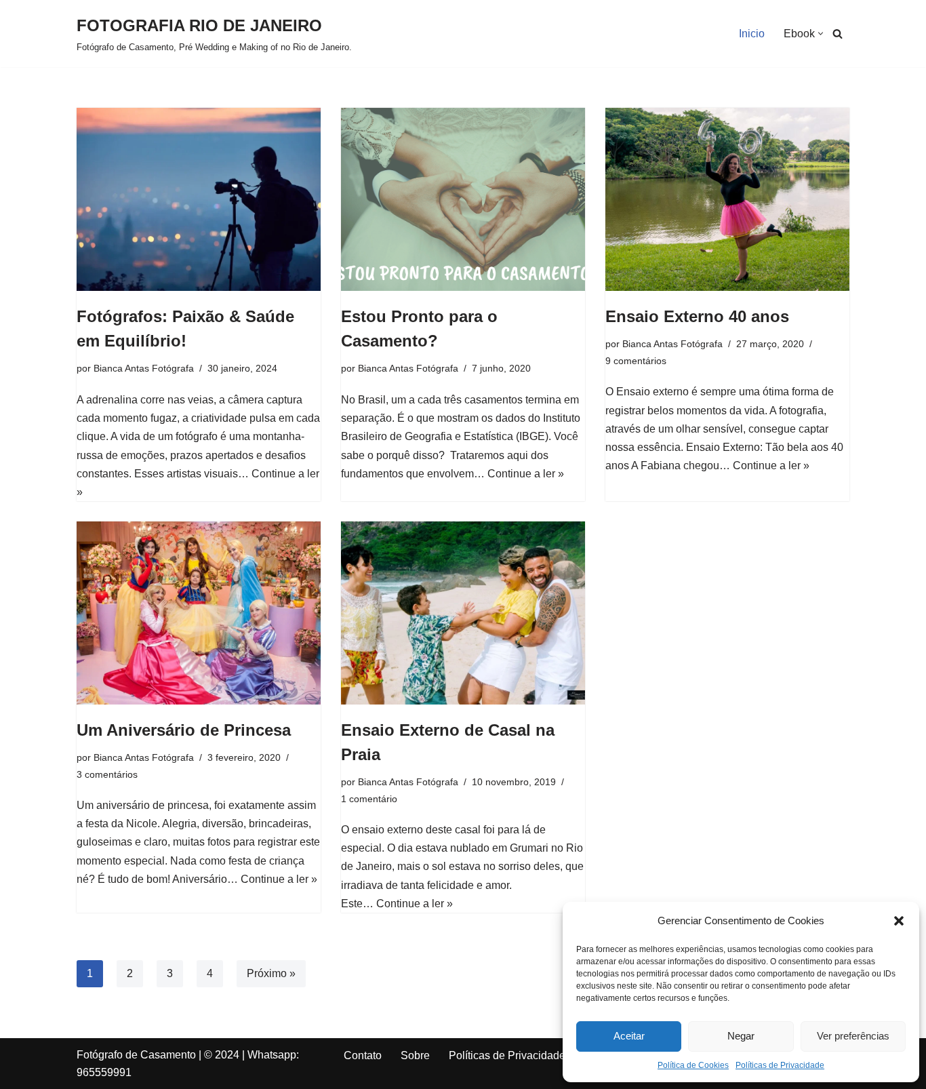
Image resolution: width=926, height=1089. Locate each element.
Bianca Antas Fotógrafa (144, 368)
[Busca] (837, 33)
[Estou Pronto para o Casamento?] (463, 199)
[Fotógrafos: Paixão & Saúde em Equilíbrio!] (199, 199)
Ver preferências (853, 1036)
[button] (899, 921)
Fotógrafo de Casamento (136, 1055)
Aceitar (629, 1036)
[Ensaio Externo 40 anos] (727, 199)
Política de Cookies (693, 1065)
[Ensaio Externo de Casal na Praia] (463, 613)
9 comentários (635, 360)
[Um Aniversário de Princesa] (199, 613)
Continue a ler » (525, 473)
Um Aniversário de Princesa (184, 730)
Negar (740, 1036)
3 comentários (107, 774)
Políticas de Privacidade (780, 1065)
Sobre (415, 1055)
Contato (363, 1055)
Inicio (752, 33)
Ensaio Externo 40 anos (697, 316)
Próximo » (271, 973)
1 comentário (369, 798)
